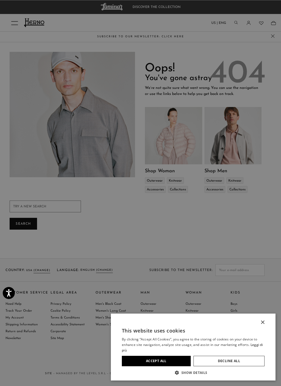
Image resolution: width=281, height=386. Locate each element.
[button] (193, 372)
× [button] (262, 322)
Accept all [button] (156, 361)
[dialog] (140, 193)
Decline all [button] (229, 361)
